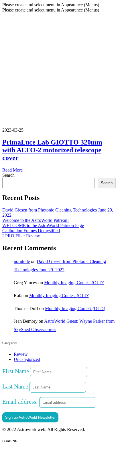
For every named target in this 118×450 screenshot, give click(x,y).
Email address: (20, 401)
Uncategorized (27, 359)
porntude (22, 261)
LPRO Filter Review (21, 235)
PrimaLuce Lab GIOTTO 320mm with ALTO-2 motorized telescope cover (52, 150)
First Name (15, 371)
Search (8, 175)
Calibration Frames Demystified (31, 230)
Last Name (15, 386)
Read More (12, 170)
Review (21, 354)
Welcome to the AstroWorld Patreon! (35, 220)
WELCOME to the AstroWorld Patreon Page (43, 225)
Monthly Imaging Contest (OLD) (74, 282)
